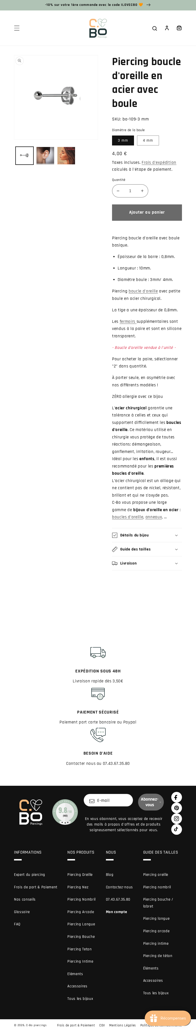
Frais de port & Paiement (35, 887)
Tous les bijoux (80, 998)
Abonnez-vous (149, 802)
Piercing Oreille (80, 874)
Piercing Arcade (80, 912)
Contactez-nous (119, 887)
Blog (110, 874)
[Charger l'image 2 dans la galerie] (45, 156)
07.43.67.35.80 (118, 899)
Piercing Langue (81, 924)
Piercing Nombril (81, 899)
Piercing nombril (157, 887)
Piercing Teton (79, 949)
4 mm (148, 140)
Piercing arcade (156, 931)
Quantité (119, 180)
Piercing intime (156, 943)
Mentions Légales (122, 1025)
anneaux (153, 517)
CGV (102, 1025)
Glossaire (22, 912)
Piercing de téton (158, 955)
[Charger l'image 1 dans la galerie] (25, 156)
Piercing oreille (155, 874)
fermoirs (128, 321)
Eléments (75, 974)
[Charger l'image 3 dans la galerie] (66, 156)
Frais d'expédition (159, 162)
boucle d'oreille (143, 291)
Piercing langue (156, 918)
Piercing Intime (80, 961)
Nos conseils (25, 899)
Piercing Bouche (81, 936)
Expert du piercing (29, 874)
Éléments (151, 968)
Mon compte (116, 912)
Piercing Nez (77, 887)
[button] (17, 28)
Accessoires (77, 986)
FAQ (17, 924)
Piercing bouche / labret (158, 903)
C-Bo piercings (36, 1025)
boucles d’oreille (127, 517)
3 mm (123, 140)
